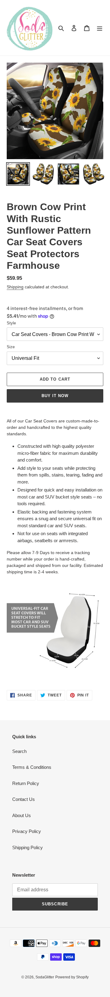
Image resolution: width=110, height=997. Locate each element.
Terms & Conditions (31, 767)
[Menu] (99, 28)
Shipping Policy (27, 847)
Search (19, 751)
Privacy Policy (26, 831)
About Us (21, 815)
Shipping (15, 286)
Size (11, 347)
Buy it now (55, 395)
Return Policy (25, 783)
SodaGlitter (44, 977)
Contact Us (23, 799)
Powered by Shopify (72, 977)
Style (11, 323)
